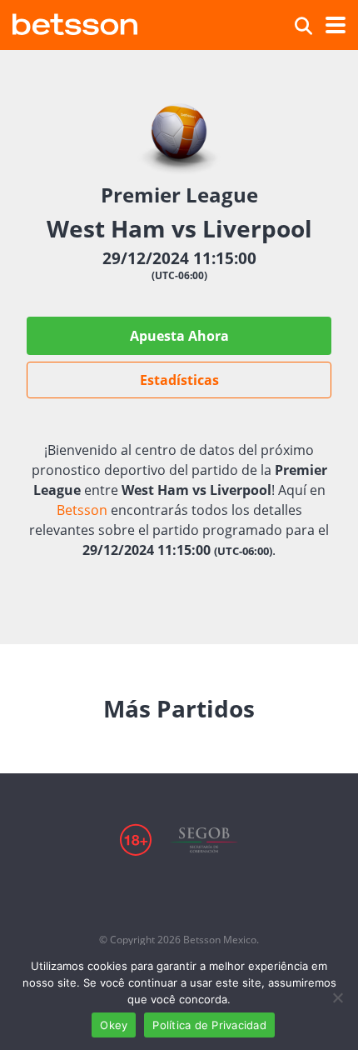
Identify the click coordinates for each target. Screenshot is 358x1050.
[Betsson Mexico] (74, 22)
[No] (337, 997)
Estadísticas (179, 380)
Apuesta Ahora (179, 336)
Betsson (82, 510)
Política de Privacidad (209, 1025)
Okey (113, 1025)
